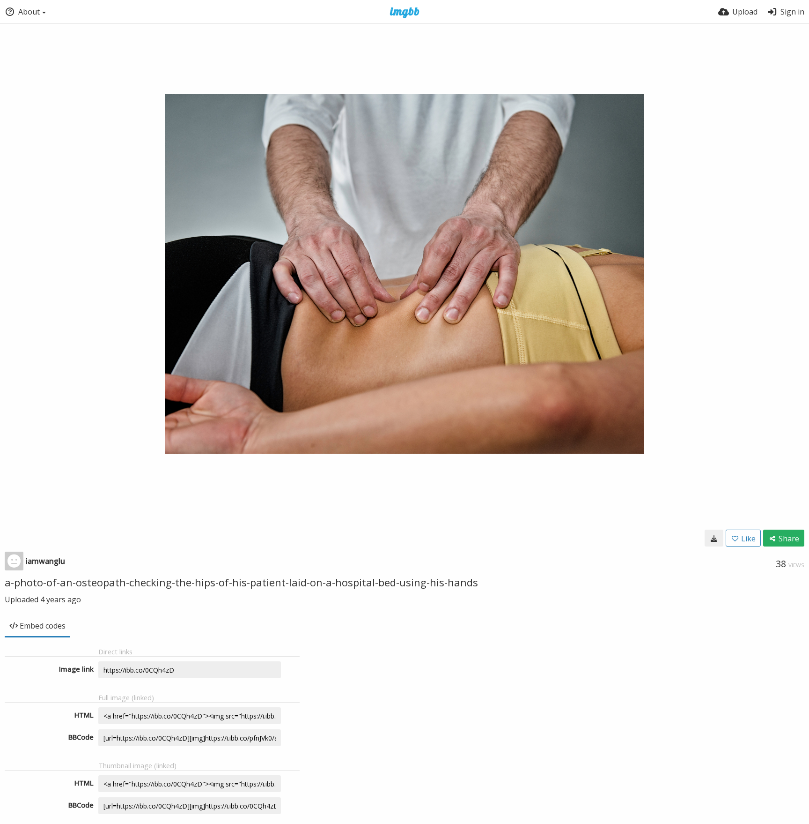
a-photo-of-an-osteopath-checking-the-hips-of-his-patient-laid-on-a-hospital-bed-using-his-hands (241, 582)
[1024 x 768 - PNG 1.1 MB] (714, 538)
